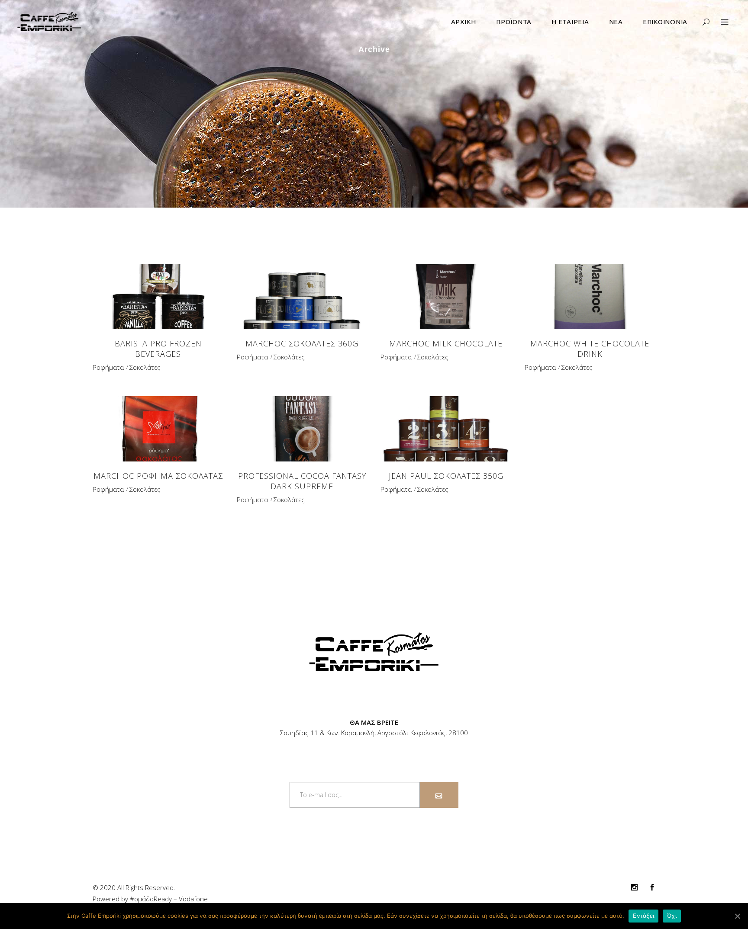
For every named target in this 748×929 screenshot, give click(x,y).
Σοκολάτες (145, 367)
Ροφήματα (108, 367)
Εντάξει (643, 915)
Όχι (672, 915)
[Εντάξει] (737, 916)
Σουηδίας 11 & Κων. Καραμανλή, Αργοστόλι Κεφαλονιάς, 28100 (374, 732)
